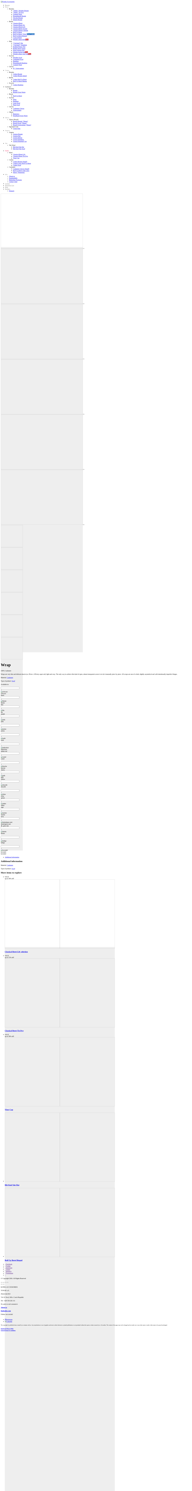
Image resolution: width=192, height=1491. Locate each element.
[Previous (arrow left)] (1, 1284)
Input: (2, 1)
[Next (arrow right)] (3, 1284)
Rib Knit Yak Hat (12, 1185)
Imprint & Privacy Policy (7, 1328)
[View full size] (83, 248)
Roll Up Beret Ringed (13, 1260)
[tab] (98, 857)
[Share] (3, 1282)
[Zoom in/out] (7, 1282)
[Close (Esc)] (1, 1282)
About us (4, 1307)
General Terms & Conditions (8, 1330)
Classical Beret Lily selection (16, 952)
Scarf (13, 681)
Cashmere (10, 677)
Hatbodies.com (6, 1311)
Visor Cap (9, 1110)
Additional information (12, 857)
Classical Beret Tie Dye (14, 1031)
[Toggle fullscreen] (5, 1282)
